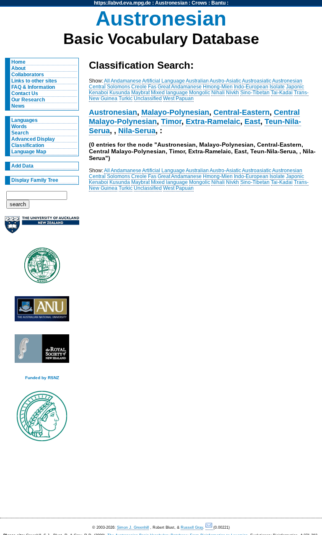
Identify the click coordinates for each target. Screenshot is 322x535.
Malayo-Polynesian (175, 112)
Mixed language (169, 93)
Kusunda (119, 93)
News (18, 106)
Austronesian (171, 3)
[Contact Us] (209, 527)
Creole (139, 87)
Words (19, 126)
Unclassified (148, 98)
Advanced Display (33, 139)
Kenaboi (98, 93)
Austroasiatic (256, 81)
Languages (24, 120)
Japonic (295, 87)
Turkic (125, 98)
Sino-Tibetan (255, 93)
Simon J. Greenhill (133, 527)
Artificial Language (163, 81)
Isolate (277, 87)
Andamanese (126, 81)
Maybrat (140, 93)
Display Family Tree (34, 180)
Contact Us (24, 93)
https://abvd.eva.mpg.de (122, 3)
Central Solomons (109, 87)
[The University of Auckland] (42, 228)
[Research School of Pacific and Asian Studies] (42, 311)
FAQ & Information (33, 87)
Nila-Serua (137, 130)
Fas (152, 87)
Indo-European (251, 87)
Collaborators (27, 75)
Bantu (218, 3)
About (18, 68)
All (107, 81)
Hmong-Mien (218, 87)
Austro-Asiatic (225, 81)
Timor (171, 121)
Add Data (22, 166)
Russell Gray (192, 527)
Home (18, 62)
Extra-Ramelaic (213, 121)
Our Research (28, 100)
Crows (199, 3)
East (252, 121)
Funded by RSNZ (42, 377)
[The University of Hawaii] (42, 268)
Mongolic (199, 93)
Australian (197, 81)
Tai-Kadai (282, 93)
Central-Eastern (241, 112)
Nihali (218, 93)
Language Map (28, 152)
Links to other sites (34, 81)
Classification (27, 145)
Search (20, 133)
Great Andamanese (180, 87)
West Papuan (178, 98)
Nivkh (232, 93)
